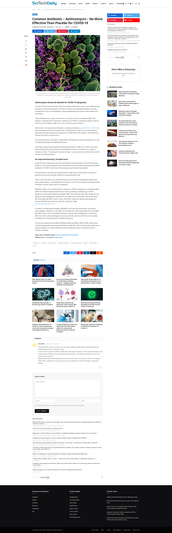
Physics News (74, 508)
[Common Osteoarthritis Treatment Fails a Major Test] (112, 153)
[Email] (26, 60)
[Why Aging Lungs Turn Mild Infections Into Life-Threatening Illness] (43, 270)
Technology (120, 3)
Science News (74, 511)
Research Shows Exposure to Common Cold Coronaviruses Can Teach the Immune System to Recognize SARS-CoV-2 (42, 327)
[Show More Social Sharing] (82, 31)
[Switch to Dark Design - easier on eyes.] (136, 3)
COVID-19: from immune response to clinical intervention (47, 428)
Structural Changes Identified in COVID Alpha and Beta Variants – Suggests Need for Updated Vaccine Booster (67, 282)
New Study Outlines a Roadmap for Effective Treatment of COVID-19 (91, 326)
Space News (73, 514)
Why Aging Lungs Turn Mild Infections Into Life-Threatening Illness (43, 281)
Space (111, 3)
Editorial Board (117, 530)
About (102, 530)
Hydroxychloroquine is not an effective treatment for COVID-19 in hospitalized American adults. (57, 469)
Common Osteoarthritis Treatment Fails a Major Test (128, 152)
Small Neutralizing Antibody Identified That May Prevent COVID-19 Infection (90, 304)
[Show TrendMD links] (101, 477)
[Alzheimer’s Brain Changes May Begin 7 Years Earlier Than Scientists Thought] (112, 113)
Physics (95, 3)
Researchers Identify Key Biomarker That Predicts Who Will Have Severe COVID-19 (67, 304)
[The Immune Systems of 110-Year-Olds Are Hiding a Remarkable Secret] (112, 143)
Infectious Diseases (63, 243)
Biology (63, 3)
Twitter (34, 500)
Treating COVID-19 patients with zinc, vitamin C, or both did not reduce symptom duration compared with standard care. (64, 458)
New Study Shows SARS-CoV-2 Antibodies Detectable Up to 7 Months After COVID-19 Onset (91, 281)
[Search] (139, 4)
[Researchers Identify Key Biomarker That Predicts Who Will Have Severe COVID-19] (67, 294)
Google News (57, 237)
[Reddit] (26, 64)
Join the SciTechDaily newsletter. (67, 235)
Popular (85, 243)
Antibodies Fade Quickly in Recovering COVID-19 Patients (42, 303)
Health (87, 3)
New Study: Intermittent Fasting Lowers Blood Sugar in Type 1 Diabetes (129, 103)
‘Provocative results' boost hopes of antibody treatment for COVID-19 (123, 44)
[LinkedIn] (26, 49)
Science (103, 3)
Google (46, 237)
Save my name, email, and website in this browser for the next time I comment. (61, 405)
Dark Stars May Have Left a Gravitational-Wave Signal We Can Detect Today (129, 162)
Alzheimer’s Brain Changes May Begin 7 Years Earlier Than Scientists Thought (129, 113)
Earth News (73, 503)
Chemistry (72, 3)
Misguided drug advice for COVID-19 (117, 49)
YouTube (34, 503)
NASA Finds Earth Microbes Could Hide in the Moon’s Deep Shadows (129, 93)
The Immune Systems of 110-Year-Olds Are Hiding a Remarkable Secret (128, 143)
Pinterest (35, 505)
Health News (73, 505)
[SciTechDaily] (44, 4)
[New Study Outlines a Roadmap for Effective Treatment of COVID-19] (92, 316)
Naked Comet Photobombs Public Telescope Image (122, 497)
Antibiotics (36, 243)
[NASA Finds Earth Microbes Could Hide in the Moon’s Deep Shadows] (112, 94)
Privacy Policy (127, 530)
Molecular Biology (76, 243)
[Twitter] (26, 45)
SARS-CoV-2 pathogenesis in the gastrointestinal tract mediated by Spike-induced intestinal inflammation (60, 454)
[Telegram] (26, 56)
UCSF (34, 245)
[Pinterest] (26, 53)
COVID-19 (43, 243)
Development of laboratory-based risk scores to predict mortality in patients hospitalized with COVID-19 (59, 438)
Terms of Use (136, 530)
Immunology (52, 243)
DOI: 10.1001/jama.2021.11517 (45, 204)
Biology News (74, 497)
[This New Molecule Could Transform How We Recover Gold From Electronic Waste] (112, 123)
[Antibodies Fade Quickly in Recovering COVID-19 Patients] (43, 294)
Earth (80, 3)
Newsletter (35, 508)
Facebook (35, 497)
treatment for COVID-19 (89, 128)
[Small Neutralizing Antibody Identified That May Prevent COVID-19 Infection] (92, 294)
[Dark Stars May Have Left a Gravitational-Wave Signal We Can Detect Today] (112, 163)
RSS (33, 511)
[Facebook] (26, 41)
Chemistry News (74, 500)
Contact (109, 530)
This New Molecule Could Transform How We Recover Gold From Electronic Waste (128, 123)
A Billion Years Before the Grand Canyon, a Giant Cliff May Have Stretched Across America (128, 133)
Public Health (93, 243)
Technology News (75, 517)
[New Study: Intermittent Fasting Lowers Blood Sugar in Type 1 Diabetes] (112, 103)
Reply (100, 366)
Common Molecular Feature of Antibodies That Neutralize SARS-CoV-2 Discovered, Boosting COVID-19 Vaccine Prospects (67, 328)
